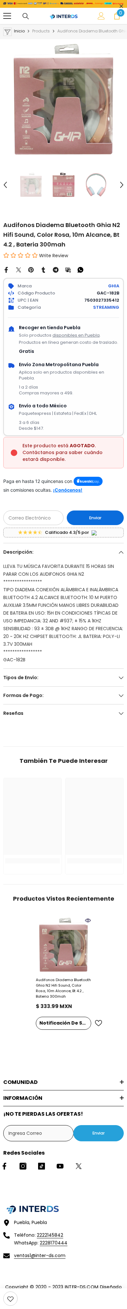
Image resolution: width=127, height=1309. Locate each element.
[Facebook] (6, 269)
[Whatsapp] (80, 269)
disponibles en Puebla (76, 335)
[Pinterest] (31, 269)
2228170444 (53, 1243)
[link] (10, 1298)
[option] (63, 99)
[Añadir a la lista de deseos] (98, 1023)
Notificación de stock (65, 1023)
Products (41, 31)
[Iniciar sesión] (101, 15)
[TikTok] (41, 1166)
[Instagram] (23, 1166)
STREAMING (106, 307)
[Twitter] (18, 269)
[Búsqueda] (26, 16)
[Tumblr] (43, 269)
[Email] (68, 269)
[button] (5, 185)
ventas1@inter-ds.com (39, 1255)
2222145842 (50, 1235)
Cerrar (121, 6)
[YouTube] (60, 1166)
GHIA (113, 286)
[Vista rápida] (88, 920)
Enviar (95, 518)
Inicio (19, 31)
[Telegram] (56, 269)
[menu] (7, 16)
